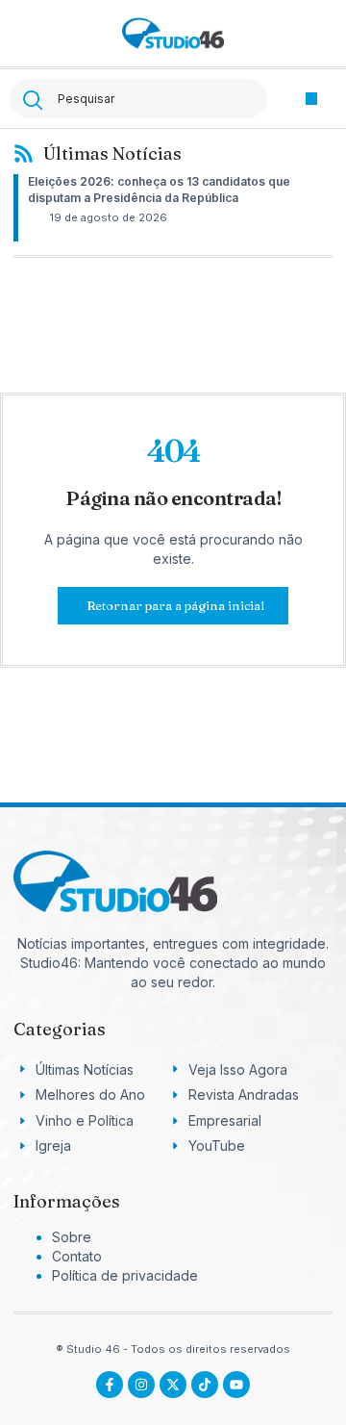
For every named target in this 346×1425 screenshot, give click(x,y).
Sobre (71, 1237)
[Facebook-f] (109, 1384)
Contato (77, 1256)
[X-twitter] (173, 1384)
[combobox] (138, 98)
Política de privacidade (125, 1275)
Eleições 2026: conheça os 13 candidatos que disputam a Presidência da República (159, 189)
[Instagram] (141, 1384)
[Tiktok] (204, 1384)
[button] (312, 98)
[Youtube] (236, 1384)
